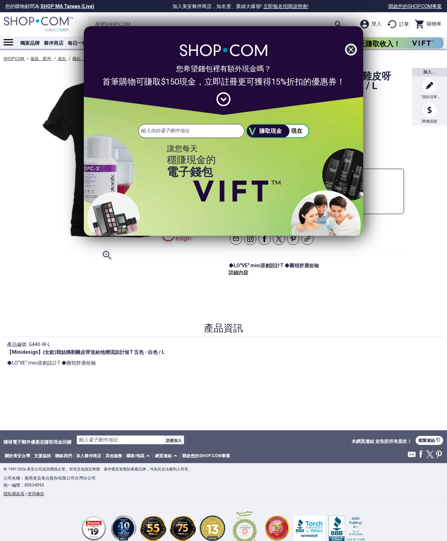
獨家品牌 (30, 43)
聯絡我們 (63, 455)
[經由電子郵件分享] (236, 239)
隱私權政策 (13, 493)
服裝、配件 (41, 58)
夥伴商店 (54, 43)
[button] (139, 456)
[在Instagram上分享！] (250, 239)
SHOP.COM (14, 58)
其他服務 (113, 455)
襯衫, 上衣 (81, 58)
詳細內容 (238, 272)
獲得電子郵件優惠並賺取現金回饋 (37, 441)
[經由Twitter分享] (279, 239)
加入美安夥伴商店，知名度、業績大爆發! (240, 6)
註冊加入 (174, 440)
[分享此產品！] (307, 239)
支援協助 (42, 455)
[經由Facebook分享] (264, 239)
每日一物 (77, 43)
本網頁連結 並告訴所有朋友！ (382, 441)
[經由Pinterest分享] (293, 239)
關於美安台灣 (17, 455)
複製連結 (429, 440)
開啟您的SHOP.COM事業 (415, 6)
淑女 (62, 58)
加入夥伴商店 (88, 455)
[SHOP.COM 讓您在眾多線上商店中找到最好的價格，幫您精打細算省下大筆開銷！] (38, 24)
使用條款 (36, 493)
